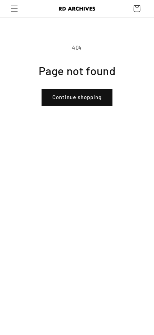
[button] (14, 9)
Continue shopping (77, 97)
